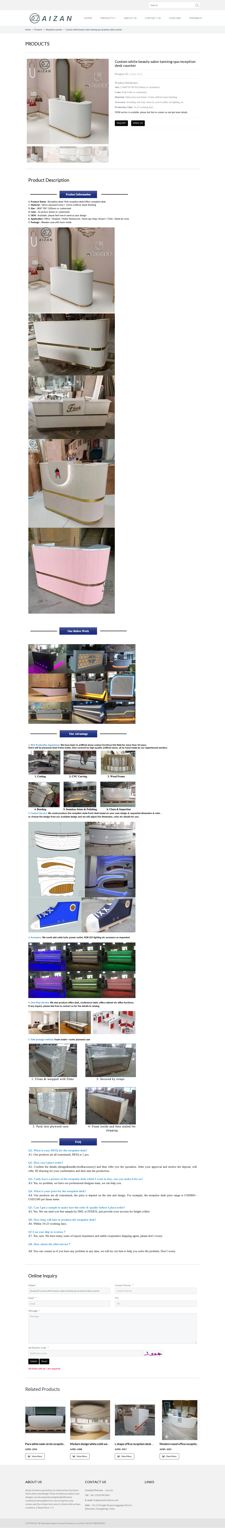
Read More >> (45, 1507)
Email (32, 1298)
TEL (117, 1298)
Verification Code (38, 1347)
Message (34, 1310)
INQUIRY (121, 123)
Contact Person (124, 1285)
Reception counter (54, 29)
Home (28, 29)
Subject (32, 1285)
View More (37, 1456)
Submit (33, 1361)
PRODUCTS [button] (107, 17)
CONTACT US (153, 17)
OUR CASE (175, 17)
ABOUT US (130, 17)
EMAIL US (138, 123)
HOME (88, 17)
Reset (44, 1361)
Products (38, 29)
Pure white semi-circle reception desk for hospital (56, 1444)
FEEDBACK (195, 17)
